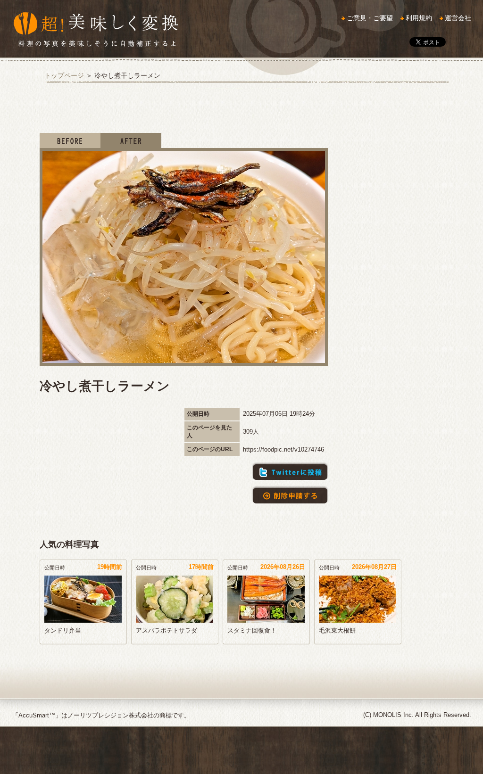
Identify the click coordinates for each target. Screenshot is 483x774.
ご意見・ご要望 (370, 18)
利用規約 (419, 18)
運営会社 (458, 18)
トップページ (64, 75)
